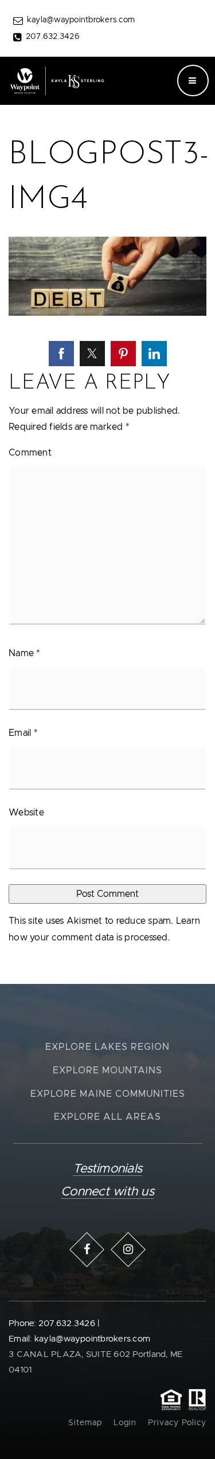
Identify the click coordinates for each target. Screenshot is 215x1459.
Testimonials (107, 1169)
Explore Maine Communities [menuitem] (107, 1094)
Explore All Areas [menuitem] (107, 1116)
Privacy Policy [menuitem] (177, 1423)
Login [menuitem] (125, 1423)
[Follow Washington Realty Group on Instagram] (128, 1249)
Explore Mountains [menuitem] (107, 1070)
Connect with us (107, 1192)
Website (26, 812)
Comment (30, 452)
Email (23, 733)
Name (24, 653)
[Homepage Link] (56, 80)
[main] (107, 492)
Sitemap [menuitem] (85, 1423)
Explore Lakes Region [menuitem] (107, 1047)
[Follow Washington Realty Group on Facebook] (87, 1249)
